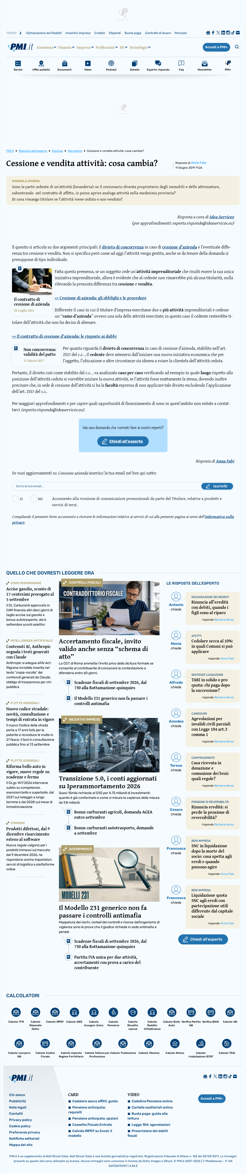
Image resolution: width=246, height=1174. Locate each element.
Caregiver (199, 713)
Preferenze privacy (24, 1132)
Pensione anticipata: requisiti (87, 1109)
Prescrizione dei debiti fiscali (148, 1133)
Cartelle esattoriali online (152, 1107)
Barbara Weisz (224, 619)
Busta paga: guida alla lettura (148, 1116)
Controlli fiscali (85, 583)
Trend (11, 33)
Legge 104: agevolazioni (151, 1125)
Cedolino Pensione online (152, 1101)
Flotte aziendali (25, 703)
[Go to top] (209, 1158)
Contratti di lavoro (158, 33)
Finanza (64, 47)
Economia (45, 47)
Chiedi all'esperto (126, 441)
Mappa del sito (20, 1145)
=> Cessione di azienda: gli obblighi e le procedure (101, 298)
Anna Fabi (198, 163)
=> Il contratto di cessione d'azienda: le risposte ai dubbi (64, 336)
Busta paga (133, 33)
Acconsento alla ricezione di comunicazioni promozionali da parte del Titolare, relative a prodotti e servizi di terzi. (137, 501)
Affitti (196, 636)
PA (122, 47)
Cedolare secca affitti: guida (95, 1101)
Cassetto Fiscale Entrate (92, 1125)
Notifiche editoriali (24, 1139)
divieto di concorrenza (123, 247)
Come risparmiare (26, 583)
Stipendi (115, 33)
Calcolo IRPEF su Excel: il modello (90, 1133)
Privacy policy (20, 1120)
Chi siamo (17, 1095)
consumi (18, 823)
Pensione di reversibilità (210, 802)
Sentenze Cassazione (207, 674)
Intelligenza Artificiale (32, 640)
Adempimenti (80, 849)
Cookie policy (20, 1126)
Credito (99, 33)
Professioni (105, 47)
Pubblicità (17, 1101)
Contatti (16, 1114)
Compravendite (203, 757)
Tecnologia (138, 47)
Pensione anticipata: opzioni (95, 1118)
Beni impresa (201, 840)
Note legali (17, 1107)
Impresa (84, 47)
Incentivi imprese (78, 33)
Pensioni (181, 33)
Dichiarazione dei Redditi (44, 33)
